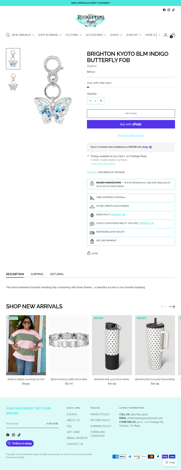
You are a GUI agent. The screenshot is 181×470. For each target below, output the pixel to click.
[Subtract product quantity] (90, 100)
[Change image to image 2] (13, 82)
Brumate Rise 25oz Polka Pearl (112, 379)
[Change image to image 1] (13, 58)
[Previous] (62, 3)
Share (95, 253)
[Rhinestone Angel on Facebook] (164, 9)
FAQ (69, 426)
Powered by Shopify (15, 457)
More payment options (131, 135)
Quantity (92, 93)
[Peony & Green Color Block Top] (26, 345)
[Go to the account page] (165, 34)
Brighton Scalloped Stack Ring (69, 379)
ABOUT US (73, 420)
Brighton (92, 65)
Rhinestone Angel (31, 454)
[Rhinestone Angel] (90, 20)
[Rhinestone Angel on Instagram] (168, 9)
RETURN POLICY (100, 420)
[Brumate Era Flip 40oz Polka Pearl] (155, 345)
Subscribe (52, 423)
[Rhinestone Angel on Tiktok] (173, 9)
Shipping (92, 171)
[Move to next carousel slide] (172, 307)
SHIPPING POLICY (100, 426)
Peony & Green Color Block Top (26, 379)
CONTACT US (75, 443)
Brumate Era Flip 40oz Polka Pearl (155, 379)
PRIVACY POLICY (100, 414)
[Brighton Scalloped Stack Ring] (69, 345)
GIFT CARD (73, 431)
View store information (103, 163)
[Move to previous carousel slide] (164, 307)
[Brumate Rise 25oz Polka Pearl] (112, 345)
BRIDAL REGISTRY (77, 437)
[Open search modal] (7, 34)
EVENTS (72, 414)
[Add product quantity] (101, 100)
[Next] (119, 3)
